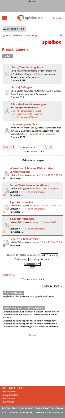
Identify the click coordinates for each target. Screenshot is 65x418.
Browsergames (10, 395)
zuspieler (33, 175)
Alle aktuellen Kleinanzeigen (28, 104)
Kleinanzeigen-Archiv (24, 124)
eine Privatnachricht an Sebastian (39, 134)
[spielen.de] (30, 20)
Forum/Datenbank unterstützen (29, 185)
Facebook (40, 408)
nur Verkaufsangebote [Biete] (27, 111)
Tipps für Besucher (21, 202)
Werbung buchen (26, 408)
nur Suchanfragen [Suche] (25, 117)
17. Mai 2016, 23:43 (50, 205)
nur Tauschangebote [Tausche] (27, 114)
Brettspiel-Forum (14, 35)
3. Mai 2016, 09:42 (49, 188)
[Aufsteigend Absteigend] (32, 264)
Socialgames (9, 399)
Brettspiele (8, 402)
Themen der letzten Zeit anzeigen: (24, 255)
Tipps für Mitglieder (22, 219)
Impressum (6, 408)
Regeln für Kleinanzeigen (25, 239)
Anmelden (58, 18)
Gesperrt (7, 147)
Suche (45, 147)
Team (14, 408)
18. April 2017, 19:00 (51, 175)
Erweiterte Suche (50, 147)
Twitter (49, 408)
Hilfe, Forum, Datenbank (33, 192)
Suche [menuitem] (61, 35)
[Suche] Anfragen (21, 87)
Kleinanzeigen (32, 35)
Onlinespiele (9, 392)
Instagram (58, 408)
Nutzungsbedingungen (21, 413)
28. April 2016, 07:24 (51, 242)
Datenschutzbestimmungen (49, 413)
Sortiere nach (21, 259)
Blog (4, 413)
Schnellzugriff (16, 29)
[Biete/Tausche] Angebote (27, 67)
